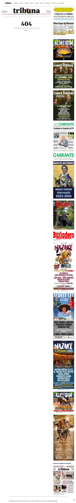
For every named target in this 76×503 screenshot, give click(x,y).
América (32, 3)
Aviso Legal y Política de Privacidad (63, 31)
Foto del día (47, 3)
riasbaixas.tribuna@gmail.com (60, 29)
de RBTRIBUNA (62, 34)
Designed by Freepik (52, 501)
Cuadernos (16, 3)
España (21, 3)
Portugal (26, 3)
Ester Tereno (54, 3)
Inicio (25, 30)
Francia (37, 3)
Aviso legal (61, 3)
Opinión (42, 3)
